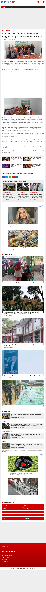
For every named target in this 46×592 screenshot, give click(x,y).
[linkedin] (16, 177)
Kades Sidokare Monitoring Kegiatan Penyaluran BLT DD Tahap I (19, 282)
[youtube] (10, 549)
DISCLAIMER (4, 559)
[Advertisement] (23, 18)
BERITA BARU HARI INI (10, 173)
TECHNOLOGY (27, 518)
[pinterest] (13, 177)
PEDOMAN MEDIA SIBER (7, 555)
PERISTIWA (8, 30)
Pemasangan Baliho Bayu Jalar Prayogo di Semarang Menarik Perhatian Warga (23, 375)
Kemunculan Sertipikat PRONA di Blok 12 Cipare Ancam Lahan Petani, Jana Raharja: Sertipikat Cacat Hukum (26, 445)
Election (4, 508)
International (4, 4)
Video (31, 4)
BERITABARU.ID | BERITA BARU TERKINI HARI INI (26, 568)
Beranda (3, 30)
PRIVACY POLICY (5, 557)
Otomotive (15, 4)
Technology (20, 4)
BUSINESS (5, 505)
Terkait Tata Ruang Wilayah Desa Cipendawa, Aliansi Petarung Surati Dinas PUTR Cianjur (22, 344)
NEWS (25, 173)
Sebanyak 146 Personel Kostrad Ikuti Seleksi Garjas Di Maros (18, 406)
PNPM (25, 122)
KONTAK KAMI (5, 561)
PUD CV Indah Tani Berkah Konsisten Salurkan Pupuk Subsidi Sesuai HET (9, 196)
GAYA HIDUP (19, 173)
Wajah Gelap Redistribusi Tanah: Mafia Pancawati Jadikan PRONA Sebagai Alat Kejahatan (36, 196)
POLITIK (25, 515)
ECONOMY (26, 505)
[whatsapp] (10, 177)
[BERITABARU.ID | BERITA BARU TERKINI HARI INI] (8, 3)
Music (39, 4)
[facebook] (3, 177)
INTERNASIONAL (6, 511)
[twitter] (6, 177)
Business (10, 4)
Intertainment (26, 4)
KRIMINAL (26, 511)
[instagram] (8, 549)
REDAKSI (3, 553)
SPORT (4, 518)
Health (35, 4)
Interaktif (43, 4)
